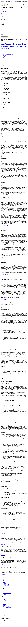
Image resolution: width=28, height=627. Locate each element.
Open (2, 9)
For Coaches (5, 56)
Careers (4, 600)
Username (3, 19)
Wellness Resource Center (8, 54)
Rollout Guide (6, 594)
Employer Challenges (7, 591)
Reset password (4, 37)
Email (2, 34)
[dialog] (14, 143)
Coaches (5, 601)
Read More (3, 533)
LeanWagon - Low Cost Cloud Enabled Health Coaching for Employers (14, 46)
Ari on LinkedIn (4, 299)
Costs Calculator (6, 590)
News (4, 602)
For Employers (6, 57)
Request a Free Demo (7, 585)
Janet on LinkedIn (4, 257)
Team (4, 605)
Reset (9, 27)
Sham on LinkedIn (4, 225)
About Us (5, 53)
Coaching (5, 580)
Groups (4, 582)
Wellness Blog (6, 606)
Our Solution (5, 59)
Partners (4, 55)
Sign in (2, 24)
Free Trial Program (7, 593)
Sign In (4, 11)
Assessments (5, 579)
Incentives (5, 583)
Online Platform (6, 584)
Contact (4, 51)
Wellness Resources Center (8, 607)
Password (2, 22)
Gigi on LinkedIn (4, 274)
